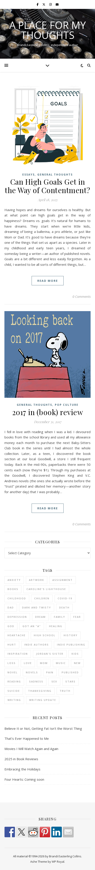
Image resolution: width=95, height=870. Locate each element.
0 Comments (81, 296)
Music (61, 663)
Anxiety (14, 580)
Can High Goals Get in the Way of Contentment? (47, 186)
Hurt (12, 644)
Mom (44, 663)
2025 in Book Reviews (21, 759)
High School (44, 635)
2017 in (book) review (47, 412)
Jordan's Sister (49, 653)
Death (64, 607)
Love (28, 663)
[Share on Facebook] (9, 832)
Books (13, 589)
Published (70, 672)
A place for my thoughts (47, 30)
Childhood (17, 598)
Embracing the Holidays (22, 769)
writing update (42, 700)
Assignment (62, 580)
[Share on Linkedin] (56, 832)
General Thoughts (55, 174)
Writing (14, 700)
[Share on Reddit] (33, 832)
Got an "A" (32, 626)
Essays (28, 174)
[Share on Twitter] (21, 832)
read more (47, 281)
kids (75, 653)
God (11, 626)
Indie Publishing (71, 644)
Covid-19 (65, 598)
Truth (65, 690)
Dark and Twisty (36, 607)
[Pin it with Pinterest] (45, 832)
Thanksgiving (39, 690)
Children (41, 598)
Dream (40, 616)
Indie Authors (36, 644)
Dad (11, 607)
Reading (14, 681)
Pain (49, 672)
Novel (13, 672)
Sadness (36, 681)
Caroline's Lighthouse (46, 589)
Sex (54, 681)
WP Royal (58, 862)
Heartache (17, 635)
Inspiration (18, 653)
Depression (17, 616)
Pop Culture (66, 405)
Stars (70, 681)
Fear (77, 616)
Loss (12, 663)
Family (59, 616)
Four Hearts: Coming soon (24, 779)
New (77, 663)
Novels (32, 672)
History (71, 635)
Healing (55, 626)
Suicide (14, 690)
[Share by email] (68, 832)
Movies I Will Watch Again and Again (31, 748)
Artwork (36, 580)
